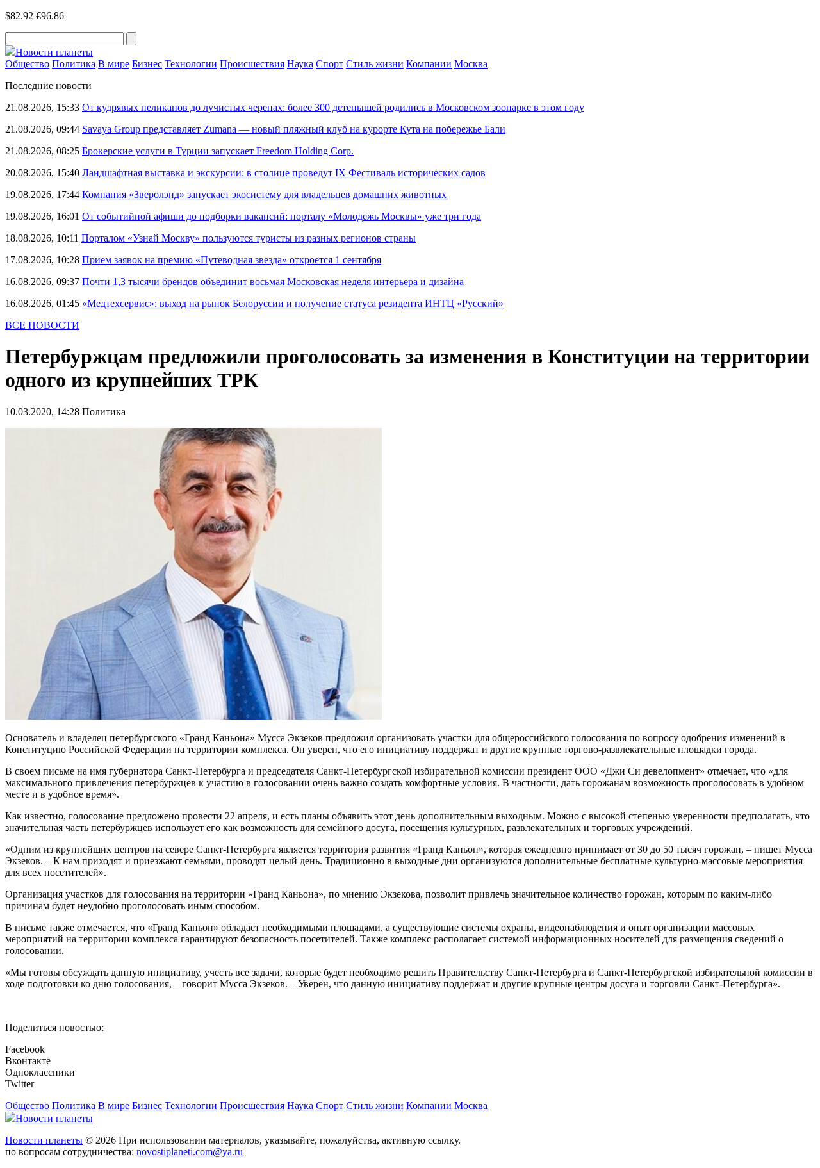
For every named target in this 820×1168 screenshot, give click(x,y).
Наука (300, 63)
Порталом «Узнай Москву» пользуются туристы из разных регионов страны (248, 238)
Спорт (329, 63)
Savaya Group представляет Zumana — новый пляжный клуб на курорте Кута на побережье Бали (293, 129)
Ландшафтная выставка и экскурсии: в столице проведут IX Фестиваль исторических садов (284, 172)
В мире (113, 63)
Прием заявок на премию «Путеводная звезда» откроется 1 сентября (231, 259)
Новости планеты (44, 1140)
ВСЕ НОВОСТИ (42, 325)
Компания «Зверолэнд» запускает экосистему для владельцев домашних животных (264, 194)
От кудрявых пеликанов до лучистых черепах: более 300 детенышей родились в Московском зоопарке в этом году (333, 107)
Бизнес (147, 63)
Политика (73, 63)
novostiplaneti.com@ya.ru (189, 1151)
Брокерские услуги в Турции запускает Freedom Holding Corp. (218, 150)
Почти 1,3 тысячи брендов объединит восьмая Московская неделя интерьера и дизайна (273, 281)
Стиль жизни (375, 63)
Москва (471, 63)
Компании (429, 63)
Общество (27, 63)
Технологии (191, 63)
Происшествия (252, 63)
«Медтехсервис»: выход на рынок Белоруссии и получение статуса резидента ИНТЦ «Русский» (293, 303)
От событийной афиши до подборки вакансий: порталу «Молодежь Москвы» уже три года (281, 216)
